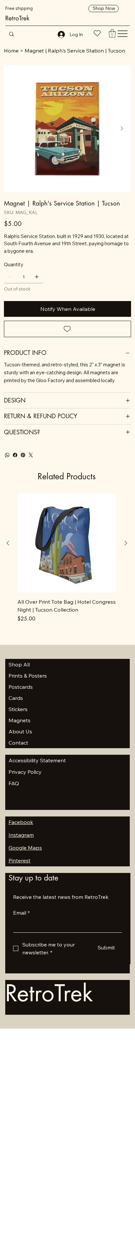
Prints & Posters (28, 675)
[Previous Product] (8, 543)
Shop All (19, 664)
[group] (66, 558)
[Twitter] (31, 455)
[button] (112, 33)
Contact (18, 742)
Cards (16, 698)
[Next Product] (126, 543)
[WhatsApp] (7, 455)
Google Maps (25, 847)
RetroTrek (17, 18)
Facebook (21, 822)
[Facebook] (15, 455)
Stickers (18, 709)
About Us (20, 731)
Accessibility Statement (37, 760)
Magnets (19, 720)
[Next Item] (121, 128)
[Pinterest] (23, 455)
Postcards (21, 687)
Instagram (21, 835)
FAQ (14, 783)
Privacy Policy (25, 772)
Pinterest (19, 860)
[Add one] (36, 276)
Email (21, 912)
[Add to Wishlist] (67, 329)
